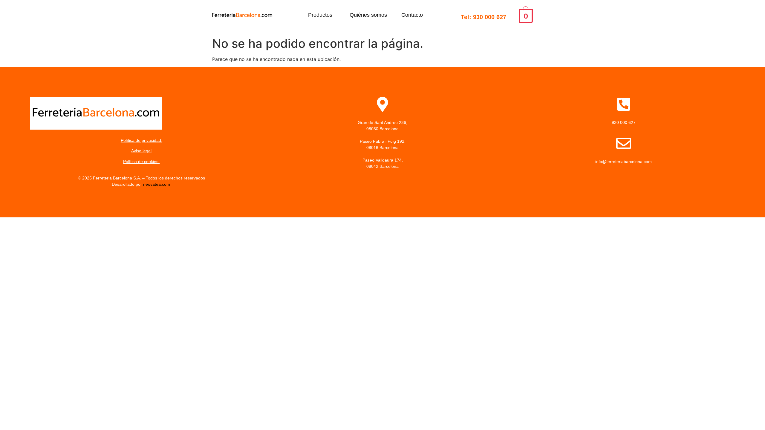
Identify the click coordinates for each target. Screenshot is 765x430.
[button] (321, 15)
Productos (320, 15)
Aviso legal (141, 150)
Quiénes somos (368, 15)
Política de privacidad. (141, 140)
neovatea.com (157, 184)
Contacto (412, 15)
